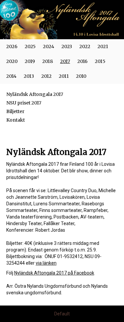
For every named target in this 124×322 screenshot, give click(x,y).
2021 (103, 46)
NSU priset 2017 (23, 103)
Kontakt (15, 120)
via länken (46, 263)
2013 (29, 76)
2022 (84, 46)
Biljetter (15, 111)
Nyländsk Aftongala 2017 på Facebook (54, 273)
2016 (82, 61)
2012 (46, 76)
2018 (47, 61)
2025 (30, 46)
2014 (11, 76)
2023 (67, 46)
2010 (81, 76)
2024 (48, 46)
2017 (65, 61)
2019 (30, 61)
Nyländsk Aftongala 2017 (34, 94)
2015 (100, 61)
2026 (12, 46)
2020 (12, 61)
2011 (64, 76)
